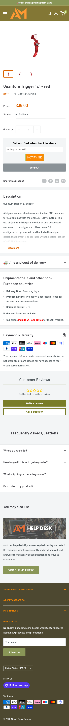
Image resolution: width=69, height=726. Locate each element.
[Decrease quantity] (19, 129)
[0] (63, 13)
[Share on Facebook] (44, 180)
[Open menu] (5, 13)
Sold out (34, 167)
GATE (6, 94)
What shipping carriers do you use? (24, 474)
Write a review (34, 403)
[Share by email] (63, 180)
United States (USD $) (15, 668)
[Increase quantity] (37, 129)
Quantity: (8, 129)
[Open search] (49, 13)
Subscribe (14, 652)
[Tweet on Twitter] (57, 180)
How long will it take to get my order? (25, 462)
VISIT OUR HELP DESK (21, 570)
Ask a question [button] (34, 411)
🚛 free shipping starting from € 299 (34, 2)
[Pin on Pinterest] (50, 180)
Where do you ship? (15, 450)
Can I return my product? (18, 486)
